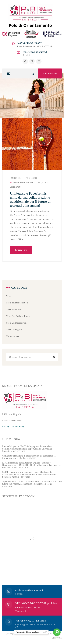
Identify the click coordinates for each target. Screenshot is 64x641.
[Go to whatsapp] (57, 632)
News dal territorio (30, 182)
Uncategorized (12, 336)
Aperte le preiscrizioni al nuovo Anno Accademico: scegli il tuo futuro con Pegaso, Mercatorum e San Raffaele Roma (32, 482)
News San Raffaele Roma (18, 316)
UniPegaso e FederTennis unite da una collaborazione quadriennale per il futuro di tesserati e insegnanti (30, 199)
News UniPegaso (14, 329)
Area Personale (50, 73)
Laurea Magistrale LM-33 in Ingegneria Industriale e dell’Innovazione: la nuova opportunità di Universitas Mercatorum (27, 448)
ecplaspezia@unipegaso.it (35, 52)
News (16, 182)
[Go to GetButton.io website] (57, 638)
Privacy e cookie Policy (13, 426)
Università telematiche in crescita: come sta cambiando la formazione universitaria (29, 456)
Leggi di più (21, 250)
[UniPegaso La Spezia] (32, 21)
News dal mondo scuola (17, 303)
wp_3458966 (31, 178)
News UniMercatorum (16, 323)
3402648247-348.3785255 (29, 43)
